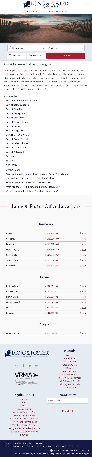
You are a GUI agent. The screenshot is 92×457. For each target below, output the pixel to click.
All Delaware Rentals (69, 381)
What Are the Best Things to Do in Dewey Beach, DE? (33, 186)
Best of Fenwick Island (17, 122)
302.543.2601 (53, 286)
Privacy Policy (61, 454)
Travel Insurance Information (24, 418)
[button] (88, 7)
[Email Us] (17, 365)
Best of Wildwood (15, 151)
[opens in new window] (23, 365)
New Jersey (11, 164)
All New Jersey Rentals (70, 377)
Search (66, 55)
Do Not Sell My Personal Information (54, 446)
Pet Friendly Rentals (70, 374)
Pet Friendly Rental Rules (24, 421)
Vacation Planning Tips (24, 412)
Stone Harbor (69, 358)
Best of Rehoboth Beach (18, 143)
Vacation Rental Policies (24, 425)
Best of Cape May (14, 109)
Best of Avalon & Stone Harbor (21, 100)
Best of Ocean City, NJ (17, 139)
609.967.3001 (53, 233)
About (24, 399)
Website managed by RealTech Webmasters (71, 450)
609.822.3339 (53, 244)
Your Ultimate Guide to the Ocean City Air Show (30, 178)
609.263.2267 (53, 255)
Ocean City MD (69, 364)
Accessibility (33, 446)
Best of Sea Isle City (16, 147)
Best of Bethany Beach (17, 104)
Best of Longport (14, 130)
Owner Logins (24, 408)
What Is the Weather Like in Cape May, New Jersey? (32, 191)
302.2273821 (52, 291)
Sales (24, 402)
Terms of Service (77, 454)
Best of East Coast (15, 117)
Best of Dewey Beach (16, 113)
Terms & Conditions (11, 446)
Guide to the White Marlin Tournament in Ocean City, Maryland (38, 174)
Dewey (69, 368)
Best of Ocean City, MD (17, 134)
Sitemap (24, 434)
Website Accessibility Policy (24, 431)
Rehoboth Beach (69, 371)
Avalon (69, 355)
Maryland (10, 160)
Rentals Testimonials (24, 415)
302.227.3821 (53, 297)
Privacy (23, 446)
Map (84, 233)
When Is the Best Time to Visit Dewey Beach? (29, 182)
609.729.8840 (53, 265)
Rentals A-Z (75, 446)
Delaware (10, 156)
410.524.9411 (53, 333)
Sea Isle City (70, 361)
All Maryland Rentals (69, 384)
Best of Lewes (13, 126)
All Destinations (70, 387)
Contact (24, 405)
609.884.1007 (53, 238)
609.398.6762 (53, 249)
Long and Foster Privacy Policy (24, 428)
